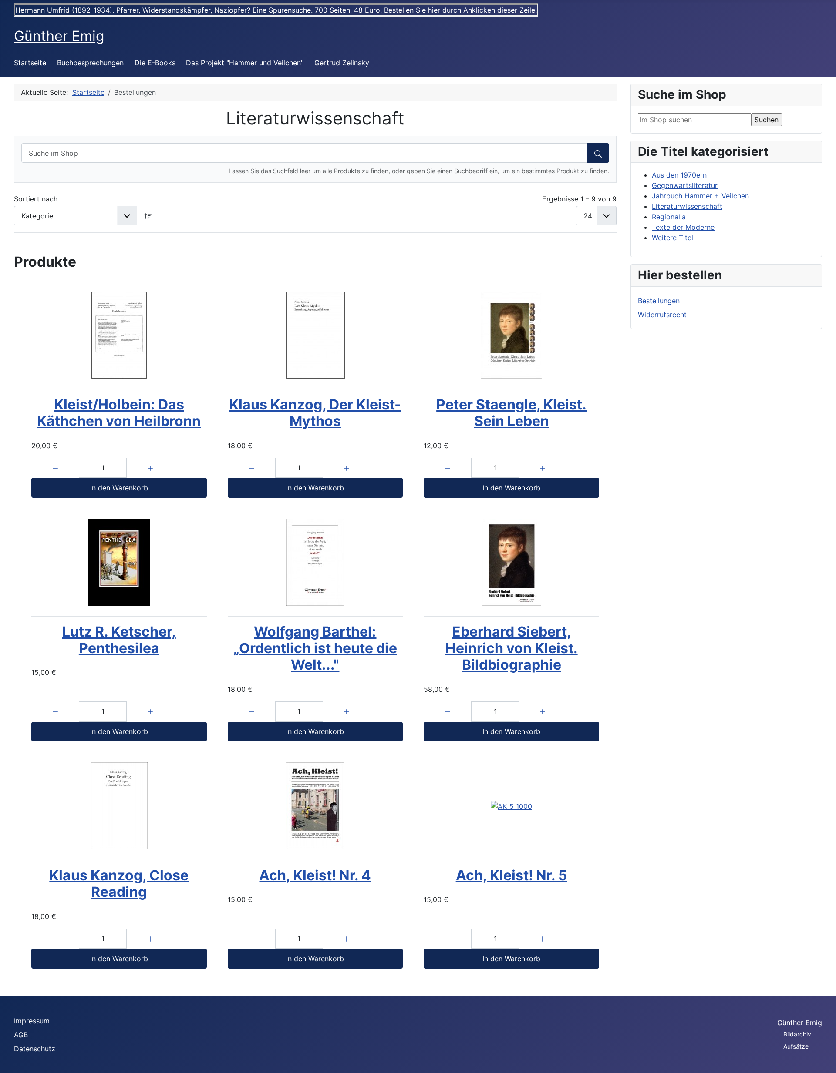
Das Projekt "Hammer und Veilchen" (244, 62)
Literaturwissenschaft (687, 206)
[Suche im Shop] (598, 153)
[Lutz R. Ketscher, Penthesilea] (119, 562)
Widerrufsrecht (662, 314)
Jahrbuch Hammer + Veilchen (700, 195)
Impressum (32, 1020)
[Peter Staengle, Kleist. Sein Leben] (511, 335)
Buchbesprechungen (90, 62)
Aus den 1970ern (679, 175)
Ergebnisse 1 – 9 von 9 (579, 198)
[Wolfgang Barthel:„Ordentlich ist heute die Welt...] (315, 562)
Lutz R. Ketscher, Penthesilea (119, 640)
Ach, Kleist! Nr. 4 (315, 875)
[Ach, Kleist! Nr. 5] (511, 805)
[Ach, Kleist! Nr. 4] (315, 805)
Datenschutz (34, 1048)
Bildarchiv (797, 1034)
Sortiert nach (35, 198)
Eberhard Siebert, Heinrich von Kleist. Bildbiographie (511, 648)
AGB (21, 1034)
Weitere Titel (672, 237)
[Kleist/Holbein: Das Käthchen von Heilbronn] (119, 335)
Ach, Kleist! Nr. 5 (511, 875)
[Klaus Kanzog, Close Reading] (119, 805)
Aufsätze (796, 1046)
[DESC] (148, 215)
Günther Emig (799, 1022)
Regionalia (669, 216)
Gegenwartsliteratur (685, 185)
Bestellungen (659, 300)
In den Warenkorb (119, 487)
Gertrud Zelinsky (341, 62)
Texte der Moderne (683, 227)
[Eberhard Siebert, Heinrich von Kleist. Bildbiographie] (511, 562)
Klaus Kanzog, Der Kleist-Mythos (315, 412)
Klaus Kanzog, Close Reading (119, 883)
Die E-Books (155, 62)
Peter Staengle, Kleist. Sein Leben (511, 412)
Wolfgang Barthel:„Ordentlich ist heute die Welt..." (315, 648)
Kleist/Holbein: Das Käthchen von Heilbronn (119, 412)
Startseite (30, 62)
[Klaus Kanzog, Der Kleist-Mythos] (315, 335)
